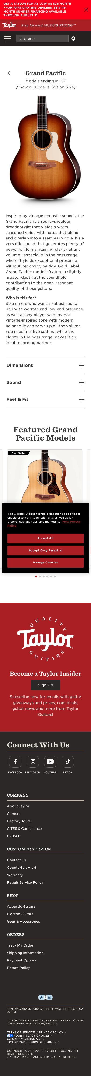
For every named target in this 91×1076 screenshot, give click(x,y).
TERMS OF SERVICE (21, 1032)
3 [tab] (44, 576)
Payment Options (22, 960)
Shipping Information (25, 953)
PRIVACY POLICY (51, 1032)
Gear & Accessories (23, 921)
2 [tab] (40, 576)
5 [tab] (51, 576)
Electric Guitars (20, 914)
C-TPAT (13, 836)
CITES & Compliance (24, 828)
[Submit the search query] (20, 38)
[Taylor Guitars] (9, 25)
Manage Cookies (45, 562)
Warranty (15, 875)
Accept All (45, 538)
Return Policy (18, 968)
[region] (45, 538)
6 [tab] (55, 576)
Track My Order (20, 945)
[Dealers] (73, 38)
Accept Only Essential (46, 550)
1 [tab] (36, 576)
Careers (13, 814)
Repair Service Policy (25, 882)
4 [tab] (47, 576)
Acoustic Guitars (21, 906)
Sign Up (45, 685)
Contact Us (16, 860)
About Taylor (18, 806)
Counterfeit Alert (21, 867)
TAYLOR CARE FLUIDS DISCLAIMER (31, 1042)
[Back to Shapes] (9, 73)
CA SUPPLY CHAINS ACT (24, 1039)
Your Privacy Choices (31, 1035)
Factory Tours (19, 821)
